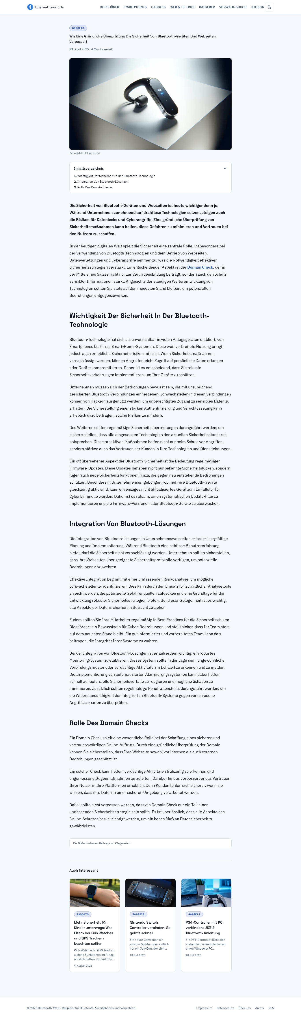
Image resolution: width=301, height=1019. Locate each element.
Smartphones (135, 7)
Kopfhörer (109, 7)
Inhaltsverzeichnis (89, 168)
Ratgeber (207, 7)
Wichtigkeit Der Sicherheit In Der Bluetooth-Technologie (116, 176)
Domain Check (200, 267)
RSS (271, 1008)
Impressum (204, 1008)
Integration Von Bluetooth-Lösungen (102, 182)
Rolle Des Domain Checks (95, 187)
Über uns (244, 1008)
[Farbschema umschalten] (269, 7)
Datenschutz (225, 1008)
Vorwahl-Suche (232, 7)
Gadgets (158, 7)
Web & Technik (182, 7)
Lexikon (257, 7)
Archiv (259, 1008)
